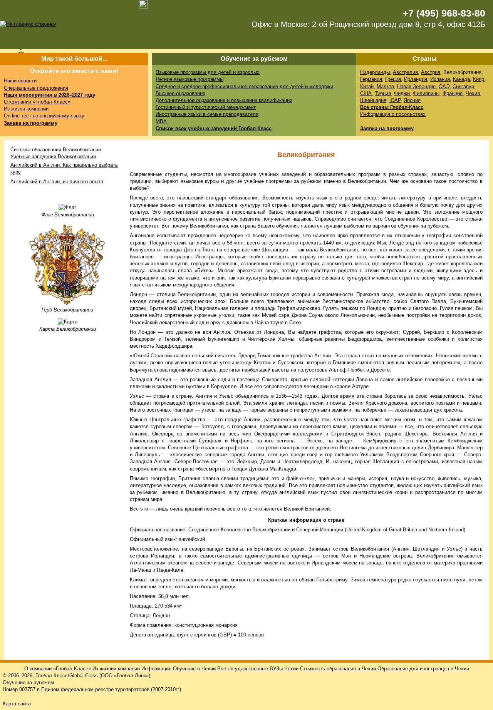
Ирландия (415, 79)
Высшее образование (180, 93)
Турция (383, 93)
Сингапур (463, 86)
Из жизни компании (26, 109)
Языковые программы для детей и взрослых (208, 72)
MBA (161, 121)
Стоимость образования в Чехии (338, 668)
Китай (367, 86)
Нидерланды (375, 72)
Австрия (430, 72)
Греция (393, 79)
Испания (440, 79)
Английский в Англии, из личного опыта (56, 181)
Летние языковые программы (189, 79)
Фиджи (402, 93)
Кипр (478, 79)
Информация (156, 668)
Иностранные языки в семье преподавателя (207, 114)
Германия (371, 79)
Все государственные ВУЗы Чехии (257, 668)
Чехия (473, 93)
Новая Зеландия (416, 86)
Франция (453, 93)
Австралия (405, 72)
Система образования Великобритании (55, 149)
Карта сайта (17, 704)
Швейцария (373, 100)
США (366, 93)
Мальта (385, 86)
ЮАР (395, 100)
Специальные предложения (36, 88)
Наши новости (20, 81)
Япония (412, 100)
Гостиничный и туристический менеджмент (206, 107)
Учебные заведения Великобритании (53, 156)
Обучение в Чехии (194, 668)
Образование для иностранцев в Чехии (423, 668)
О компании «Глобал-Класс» (37, 102)
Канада (461, 79)
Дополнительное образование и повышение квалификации (224, 100)
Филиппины (426, 93)
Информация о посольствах (393, 114)
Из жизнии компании (116, 668)
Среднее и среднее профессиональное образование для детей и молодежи (244, 86)
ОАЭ (444, 86)
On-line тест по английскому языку (44, 116)
